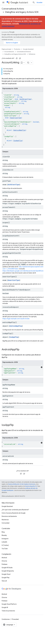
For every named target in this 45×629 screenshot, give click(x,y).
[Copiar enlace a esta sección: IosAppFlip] (16, 425)
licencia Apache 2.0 (31, 486)
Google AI (5, 607)
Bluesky (4, 535)
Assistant (23, 2)
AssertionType (15, 118)
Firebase (4, 564)
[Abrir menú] (3, 2)
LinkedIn (4, 542)
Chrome (4, 561)
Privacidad (15, 619)
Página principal (6, 49)
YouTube (5, 548)
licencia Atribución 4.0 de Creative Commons (21, 484)
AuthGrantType (25, 99)
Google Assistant (28, 49)
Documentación (9, 51)
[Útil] (16, 58)
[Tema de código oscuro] (41, 367)
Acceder (39, 2)
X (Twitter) (5, 545)
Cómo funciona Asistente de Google (13, 513)
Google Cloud (6, 574)
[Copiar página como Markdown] (28, 62)
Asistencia (5, 519)
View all (4, 581)
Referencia (32, 54)
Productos (17, 49)
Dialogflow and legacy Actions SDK (22, 12)
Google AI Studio (7, 567)
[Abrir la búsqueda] (33, 2)
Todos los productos (8, 611)
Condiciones (6, 619)
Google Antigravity (8, 571)
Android (4, 557)
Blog (3, 532)
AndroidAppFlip (19, 130)
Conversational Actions (13, 8)
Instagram (5, 538)
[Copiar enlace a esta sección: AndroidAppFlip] (21, 349)
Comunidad (5, 523)
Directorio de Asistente (9, 516)
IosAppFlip (18, 141)
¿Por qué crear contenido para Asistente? (15, 510)
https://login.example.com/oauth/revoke (16, 318)
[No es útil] (19, 58)
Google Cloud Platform (9, 604)
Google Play (5, 577)
